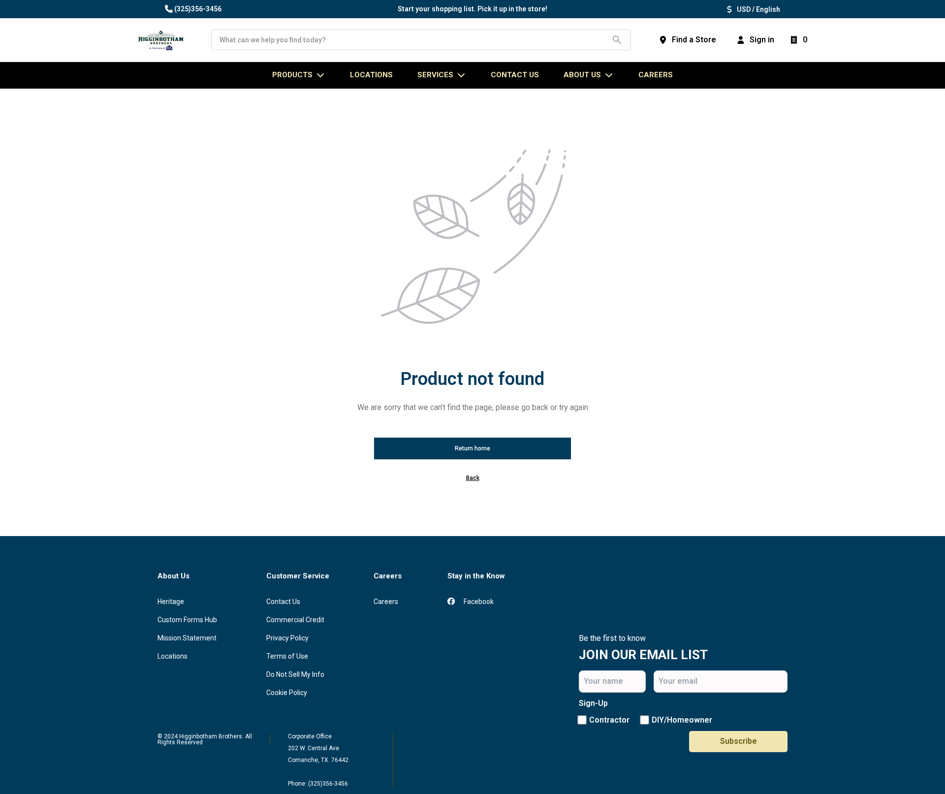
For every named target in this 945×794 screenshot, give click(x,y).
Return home (472, 448)
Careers (655, 74)
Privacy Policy (287, 638)
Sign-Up (593, 703)
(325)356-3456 (197, 9)
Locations (173, 656)
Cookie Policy (286, 693)
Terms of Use (287, 656)
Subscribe (738, 741)
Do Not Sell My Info (295, 674)
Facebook (478, 601)
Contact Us (283, 601)
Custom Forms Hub (187, 620)
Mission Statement (187, 638)
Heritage (171, 601)
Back (472, 478)
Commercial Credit (295, 620)
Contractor (609, 720)
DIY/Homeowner (682, 720)
